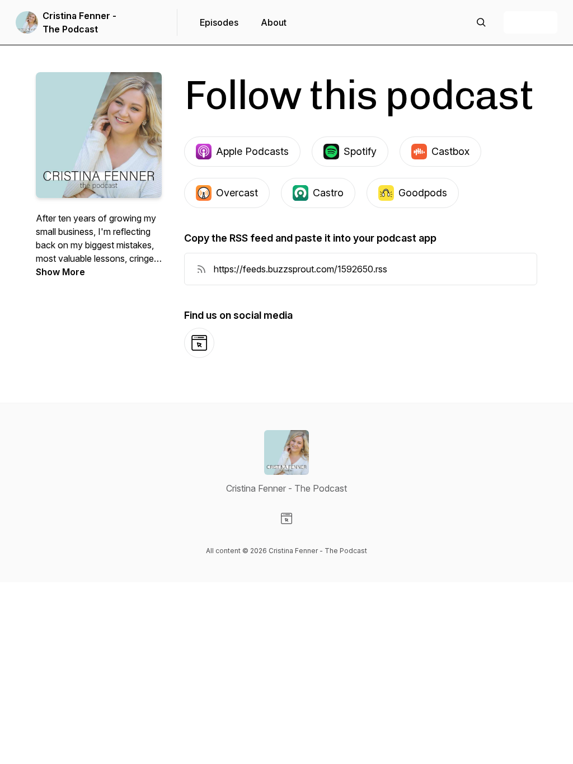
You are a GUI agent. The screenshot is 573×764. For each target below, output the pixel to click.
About (273, 22)
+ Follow (530, 22)
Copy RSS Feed (490, 268)
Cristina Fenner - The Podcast (79, 22)
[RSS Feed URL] (201, 269)
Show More (60, 271)
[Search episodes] (481, 22)
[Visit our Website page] (286, 518)
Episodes (219, 22)
